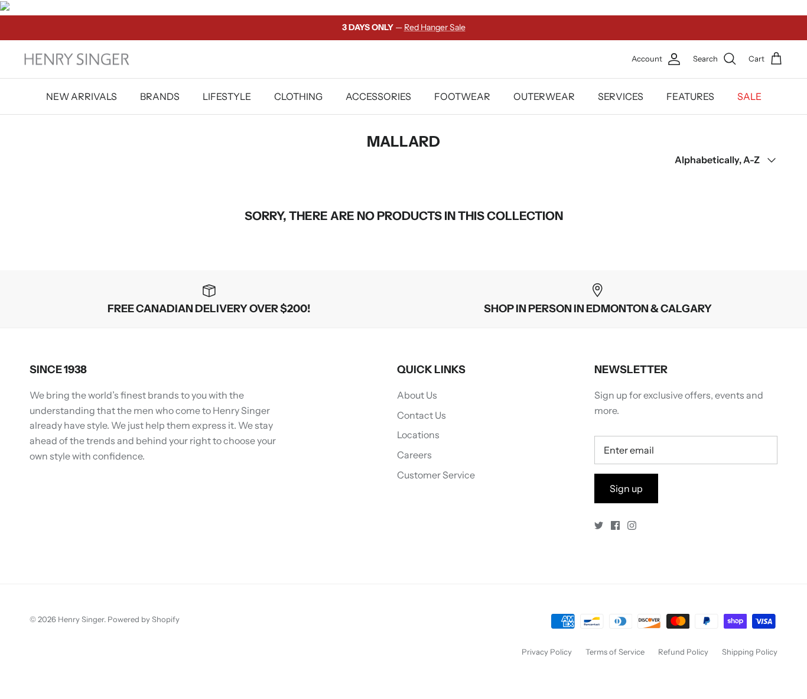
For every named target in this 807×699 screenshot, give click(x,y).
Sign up (626, 488)
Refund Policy (683, 651)
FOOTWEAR (462, 96)
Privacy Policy (547, 651)
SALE (749, 96)
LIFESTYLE (227, 96)
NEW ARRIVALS (81, 96)
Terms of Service (615, 651)
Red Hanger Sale (435, 27)
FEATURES (690, 96)
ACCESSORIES (378, 96)
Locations (418, 435)
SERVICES (620, 96)
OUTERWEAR (544, 96)
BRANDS (160, 96)
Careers (414, 455)
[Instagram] (631, 525)
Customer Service (436, 475)
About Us (417, 395)
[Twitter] (598, 525)
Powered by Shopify (144, 619)
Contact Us (421, 415)
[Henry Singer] (77, 59)
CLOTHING (298, 96)
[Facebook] (615, 525)
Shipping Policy (749, 651)
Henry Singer (81, 619)
